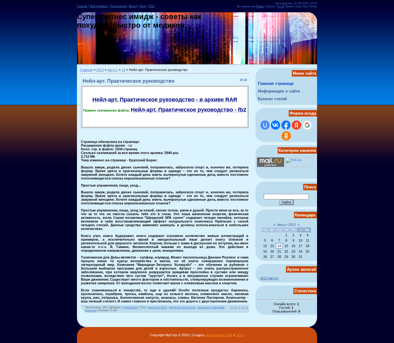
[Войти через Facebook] (286, 125)
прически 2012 (157, 307)
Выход (133, 6)
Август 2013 (286, 225)
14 (123, 70)
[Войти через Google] (307, 125)
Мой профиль (99, 6)
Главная (82, 6)
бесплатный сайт (219, 335)
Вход (143, 6)
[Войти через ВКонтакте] (275, 125)
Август (112, 70)
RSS (152, 6)
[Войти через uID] (265, 125)
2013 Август (269, 278)
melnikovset (130, 307)
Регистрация (118, 6)
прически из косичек (182, 307)
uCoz (240, 335)
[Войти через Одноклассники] (286, 135)
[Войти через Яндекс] (296, 125)
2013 (100, 70)
